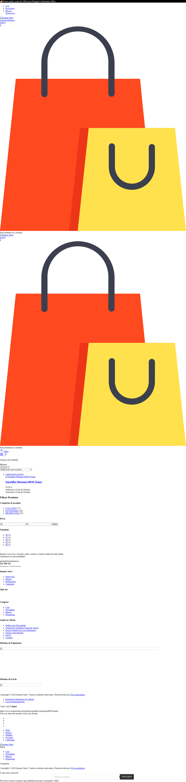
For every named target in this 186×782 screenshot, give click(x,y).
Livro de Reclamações (15, 702)
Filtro (5, 451)
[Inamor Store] (6, 18)
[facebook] (2, 596)
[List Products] (5, 455)
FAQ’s (8, 635)
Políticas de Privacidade (15, 625)
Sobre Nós (10, 577)
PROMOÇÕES (12, 513)
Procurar (127, 777)
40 (6, 545)
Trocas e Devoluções (14, 633)
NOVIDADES (12, 511)
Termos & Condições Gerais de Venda (21, 628)
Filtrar (55, 524)
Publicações (10, 581)
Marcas (8, 11)
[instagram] (7, 596)
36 (6, 535)
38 (6, 540)
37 (6, 537)
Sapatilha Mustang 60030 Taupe (23, 481)
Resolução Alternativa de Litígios (19, 699)
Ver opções (19, 474)
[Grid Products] (2, 455)
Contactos (9, 584)
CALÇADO (10, 508)
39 (6, 542)
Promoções (10, 13)
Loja (7, 6)
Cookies (9, 638)
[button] (17, 489)
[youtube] (12, 596)
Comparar (9, 474)
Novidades (10, 8)
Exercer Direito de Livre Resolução (20, 630)
